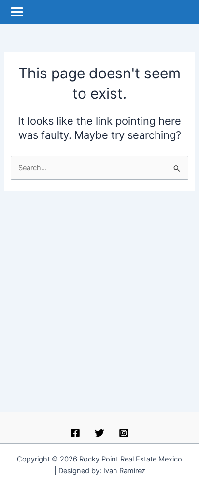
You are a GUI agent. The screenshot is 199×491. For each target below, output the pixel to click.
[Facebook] (75, 433)
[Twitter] (99, 433)
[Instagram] (123, 433)
